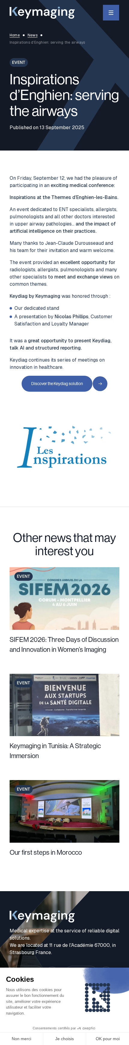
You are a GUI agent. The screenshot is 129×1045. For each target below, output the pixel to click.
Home (15, 35)
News (33, 35)
